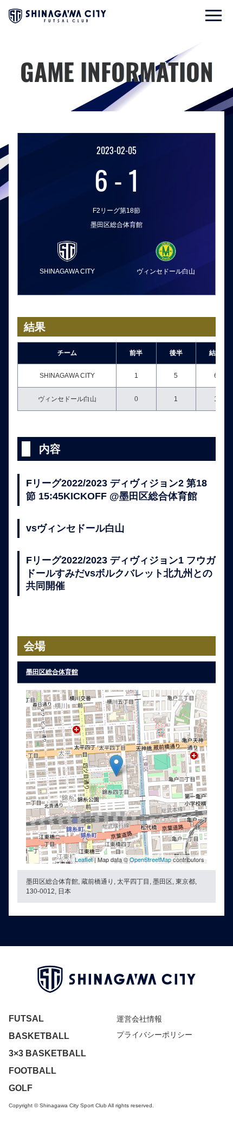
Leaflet (84, 859)
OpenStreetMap (150, 859)
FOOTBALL (32, 1070)
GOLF (21, 1088)
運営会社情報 (139, 1019)
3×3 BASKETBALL (47, 1053)
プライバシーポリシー (154, 1034)
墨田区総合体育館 (52, 672)
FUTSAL (26, 1018)
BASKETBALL (39, 1036)
